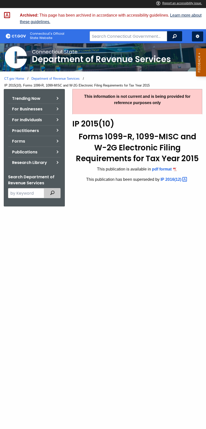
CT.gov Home (14, 78)
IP (171, 179)
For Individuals (27, 120)
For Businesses (27, 109)
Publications (24, 152)
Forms (18, 141)
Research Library (29, 162)
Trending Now (26, 98)
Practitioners (25, 131)
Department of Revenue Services (55, 78)
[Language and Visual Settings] (197, 36)
